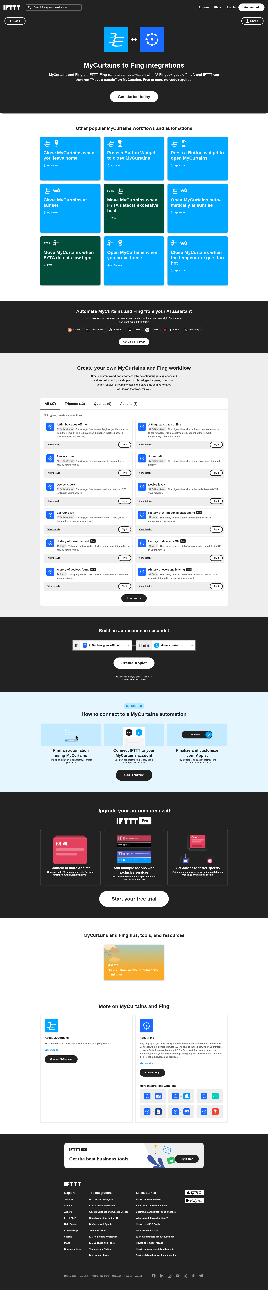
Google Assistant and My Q (103, 1218)
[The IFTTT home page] (11, 7)
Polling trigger (67, 429)
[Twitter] (185, 1276)
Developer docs (72, 1249)
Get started (251, 7)
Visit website (51, 1050)
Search (68, 1237)
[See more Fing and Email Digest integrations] (181, 1111)
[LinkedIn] (161, 1276)
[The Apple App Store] (194, 1193)
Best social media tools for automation (156, 1255)
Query (154, 517)
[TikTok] (193, 1276)
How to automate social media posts (155, 1249)
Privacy (128, 1276)
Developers (70, 1276)
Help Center (70, 1224)
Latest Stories (146, 1193)
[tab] (50, 404)
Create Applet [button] (134, 663)
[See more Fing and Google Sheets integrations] (153, 1111)
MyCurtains (102, 65)
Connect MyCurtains (61, 1059)
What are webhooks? (147, 1230)
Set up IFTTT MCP (134, 341)
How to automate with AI (148, 1199)
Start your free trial (134, 899)
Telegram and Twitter (100, 1249)
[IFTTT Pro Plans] (199, 513)
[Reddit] (201, 1276)
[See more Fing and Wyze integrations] (210, 1096)
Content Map (71, 1230)
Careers (84, 1276)
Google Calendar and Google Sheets (108, 1212)
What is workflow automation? (152, 1218)
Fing (137, 65)
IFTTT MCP (70, 1218)
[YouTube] (177, 1276)
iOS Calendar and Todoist (102, 1243)
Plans (218, 7)
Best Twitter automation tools (151, 1205)
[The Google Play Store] (194, 1201)
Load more (134, 598)
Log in (231, 7)
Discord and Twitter (99, 1255)
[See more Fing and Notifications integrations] (181, 1096)
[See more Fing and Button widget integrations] (210, 1111)
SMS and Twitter (97, 1230)
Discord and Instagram (101, 1199)
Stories (68, 1205)
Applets (68, 1212)
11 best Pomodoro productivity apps (155, 1237)
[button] (134, 775)
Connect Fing (152, 1072)
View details (53, 444)
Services (68, 1199)
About (138, 1276)
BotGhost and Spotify (100, 1224)
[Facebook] (153, 1276)
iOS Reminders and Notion (103, 1237)
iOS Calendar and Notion (102, 1205)
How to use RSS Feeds (148, 1224)
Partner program (100, 1276)
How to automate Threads (149, 1243)
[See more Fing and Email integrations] (153, 1096)
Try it (124, 444)
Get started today (134, 97)
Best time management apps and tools (156, 1212)
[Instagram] (169, 1276)
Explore (203, 7)
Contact (116, 1276)
